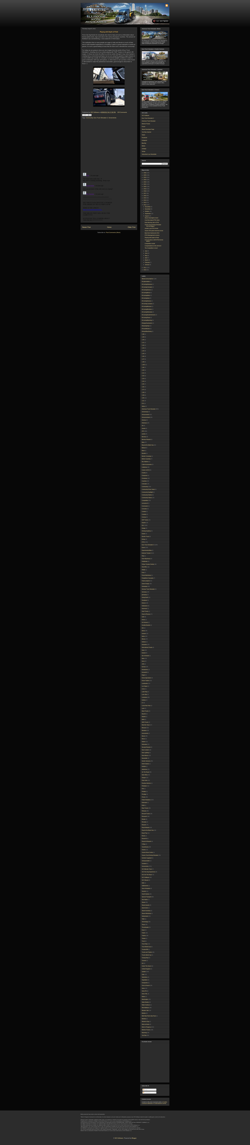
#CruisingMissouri (146, 306)
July (146, 251)
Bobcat (144, 447)
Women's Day (145, 1021)
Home (109, 227)
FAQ (143, 556)
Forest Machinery (146, 575)
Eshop (143, 539)
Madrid (144, 716)
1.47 (143, 359)
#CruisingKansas (146, 301)
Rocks (143, 836)
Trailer (143, 933)
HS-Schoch (145, 622)
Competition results (150, 243)
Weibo (143, 146)
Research (144, 816)
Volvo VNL (144, 993)
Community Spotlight (147, 492)
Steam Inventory (146, 910)
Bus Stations (145, 461)
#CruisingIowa (146, 298)
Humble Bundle (146, 625)
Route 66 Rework (146, 841)
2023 (145, 179)
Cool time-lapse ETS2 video (152, 220)
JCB (143, 664)
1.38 (143, 334)
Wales (143, 996)
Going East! (145, 597)
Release (144, 811)
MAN (143, 719)
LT (142, 702)
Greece (144, 603)
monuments (145, 733)
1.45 (143, 353)
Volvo (143, 988)
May (146, 255)
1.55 (143, 384)
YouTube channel (146, 132)
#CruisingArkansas (147, 284)
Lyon (143, 708)
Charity (144, 472)
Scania (144, 849)
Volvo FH (144, 991)
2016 (145, 195)
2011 (145, 267)
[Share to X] (87, 115)
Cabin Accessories (147, 464)
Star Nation (145, 899)
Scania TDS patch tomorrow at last (154, 230)
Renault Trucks (146, 813)
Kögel (143, 675)
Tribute (144, 938)
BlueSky (144, 143)
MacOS (144, 714)
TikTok (143, 151)
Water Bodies (145, 1002)
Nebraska (144, 744)
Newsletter (144, 758)
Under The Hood (146, 966)
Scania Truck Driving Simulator (150, 855)
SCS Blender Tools (147, 869)
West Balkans (145, 1007)
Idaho (143, 636)
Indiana (144, 642)
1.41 (143, 342)
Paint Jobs (144, 780)
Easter (143, 533)
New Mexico (145, 755)
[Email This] (83, 115)
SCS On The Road (147, 874)
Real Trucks (145, 808)
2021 (145, 184)
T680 (143, 919)
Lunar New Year (146, 705)
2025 (145, 175)
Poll (143, 788)
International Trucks (147, 647)
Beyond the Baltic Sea (148, 445)
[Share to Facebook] (89, 115)
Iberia (143, 630)
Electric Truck (145, 536)
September (148, 213)
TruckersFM (145, 949)
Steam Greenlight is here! (151, 218)
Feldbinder (145, 561)
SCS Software (145, 115)
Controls (144, 514)
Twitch (143, 135)
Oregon (144, 777)
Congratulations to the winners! (153, 245)
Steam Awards (145, 905)
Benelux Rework (146, 439)
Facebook (144, 137)
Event (143, 547)
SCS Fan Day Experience (148, 872)
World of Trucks (146, 123)
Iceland (144, 633)
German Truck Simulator (148, 589)
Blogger (134, 1138)
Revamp (144, 822)
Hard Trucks (145, 611)
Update (144, 971)
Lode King (144, 691)
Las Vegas (144, 686)
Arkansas (144, 423)
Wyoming (144, 1032)
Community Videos (147, 497)
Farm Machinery (146, 558)
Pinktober (144, 786)
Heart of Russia (146, 614)
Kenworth (144, 672)
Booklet (144, 453)
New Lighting (145, 752)
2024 (145, 177)
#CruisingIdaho (146, 295)
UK (142, 963)
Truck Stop (144, 944)
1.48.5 (143, 364)
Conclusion (145, 506)
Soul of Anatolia (146, 888)
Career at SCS (146, 470)
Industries (144, 644)
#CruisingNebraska (147, 312)
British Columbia (146, 459)
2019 (145, 188)
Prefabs (144, 791)
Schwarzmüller (146, 861)
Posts (145, 1089)
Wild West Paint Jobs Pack (149, 1016)
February (147, 262)
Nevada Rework (146, 747)
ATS (143, 431)
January (147, 264)
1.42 (143, 345)
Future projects (146, 581)
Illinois (143, 639)
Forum (143, 126)
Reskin (144, 819)
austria (143, 434)
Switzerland (145, 916)
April (146, 258)
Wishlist (144, 1018)
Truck (143, 941)
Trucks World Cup (146, 955)
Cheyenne (144, 475)
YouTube (144, 1035)
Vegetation (144, 980)
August (147, 216)
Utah (143, 974)
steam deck (145, 908)
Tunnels (144, 960)
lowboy (144, 700)
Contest (144, 511)
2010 (145, 270)
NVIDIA (144, 766)
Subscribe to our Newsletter (149, 154)
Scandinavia (145, 847)
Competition (145, 500)
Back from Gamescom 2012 (152, 233)
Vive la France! (146, 985)
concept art (145, 503)
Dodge (143, 528)
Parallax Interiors (146, 783)
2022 (145, 182)
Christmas (144, 478)
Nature (143, 741)
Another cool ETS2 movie (151, 228)
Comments (147, 1092)
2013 (145, 202)
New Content (145, 750)
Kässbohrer (145, 669)
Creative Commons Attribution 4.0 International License (154, 1102)
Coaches (144, 481)
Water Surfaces (146, 1005)
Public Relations (146, 799)
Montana (144, 730)
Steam (143, 902)
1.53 (143, 378)
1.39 (143, 337)
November (148, 209)
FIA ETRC (144, 567)
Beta (143, 442)
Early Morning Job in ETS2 (152, 222)
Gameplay (144, 586)
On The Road (145, 772)
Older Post (132, 227)
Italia (143, 658)
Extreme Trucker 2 (146, 553)
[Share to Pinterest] (91, 115)
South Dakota (145, 894)
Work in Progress (146, 1027)
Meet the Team (146, 725)
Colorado (144, 483)
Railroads (144, 802)
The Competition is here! (151, 248)
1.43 (143, 348)
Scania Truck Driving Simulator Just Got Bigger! (153, 225)
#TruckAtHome (146, 328)
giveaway (144, 594)
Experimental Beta (147, 550)
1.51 (143, 373)
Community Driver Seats (148, 489)
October (147, 211)
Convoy (144, 517)
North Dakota (145, 763)
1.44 (143, 351)
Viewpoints (145, 982)
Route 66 (144, 838)
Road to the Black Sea (148, 830)
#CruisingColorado (147, 287)
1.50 (143, 370)
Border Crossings (146, 456)
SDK (143, 883)
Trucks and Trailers (147, 952)
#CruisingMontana (147, 309)
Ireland (144, 653)
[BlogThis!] (85, 115)
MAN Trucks (145, 722)
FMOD (143, 569)
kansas (144, 666)
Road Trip (144, 833)
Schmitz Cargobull (147, 858)
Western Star (145, 1010)
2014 (145, 200)
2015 (145, 198)
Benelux (144, 436)
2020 (145, 186)
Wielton (144, 1013)
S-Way (143, 844)
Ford (143, 572)
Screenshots (112, 118)
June (146, 253)
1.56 (143, 387)
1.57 (143, 389)
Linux (143, 689)
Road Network (145, 827)
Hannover (144, 608)
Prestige (144, 794)
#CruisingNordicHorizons (148, 315)
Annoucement (145, 414)
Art (142, 425)
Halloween (145, 606)
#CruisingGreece (146, 290)
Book (143, 450)
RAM (143, 805)
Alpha (143, 406)
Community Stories (147, 495)
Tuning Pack (145, 957)
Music (143, 738)
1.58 (143, 392)
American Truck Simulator (148, 121)
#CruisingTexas (146, 317)
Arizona (144, 420)
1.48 (143, 362)
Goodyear (144, 600)
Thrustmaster (145, 927)
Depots (144, 522)
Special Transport (146, 897)
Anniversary (145, 411)
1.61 (143, 400)
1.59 (143, 395)
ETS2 (143, 542)
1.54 (143, 381)
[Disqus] (109, 146)
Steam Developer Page (148, 129)
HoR (143, 617)
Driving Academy (146, 531)
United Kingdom (146, 969)
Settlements (145, 885)
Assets (143, 428)
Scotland (144, 863)
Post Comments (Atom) (113, 232)
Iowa (143, 650)
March (147, 260)
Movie (143, 736)
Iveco (143, 661)
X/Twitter (144, 148)
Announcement (146, 417)
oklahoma (144, 769)
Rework (144, 824)
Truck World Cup (146, 946)
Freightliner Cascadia (147, 578)
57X (143, 403)
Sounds (144, 891)
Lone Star (144, 694)
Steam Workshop (146, 913)
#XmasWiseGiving (147, 331)
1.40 (143, 339)
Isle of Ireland (145, 655)
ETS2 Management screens (152, 235)
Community (89, 118)
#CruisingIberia (146, 292)
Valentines (144, 977)
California (144, 467)
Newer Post (86, 227)
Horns (143, 619)
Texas (143, 924)
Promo (143, 797)
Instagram (144, 140)
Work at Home (145, 1024)
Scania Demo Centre (147, 852)
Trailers (144, 935)
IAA (143, 628)
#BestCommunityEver (147, 278)
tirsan (143, 930)
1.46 (143, 356)
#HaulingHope (146, 326)
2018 (145, 191)
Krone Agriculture (146, 678)
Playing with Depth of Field (109, 32)
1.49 (143, 367)
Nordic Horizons (146, 761)
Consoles (144, 508)
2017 (145, 193)
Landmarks (145, 683)
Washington (145, 999)
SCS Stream (145, 880)
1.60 (143, 398)
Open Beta (144, 775)
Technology (145, 921)
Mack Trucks (145, 711)
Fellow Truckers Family (148, 564)
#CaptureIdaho (146, 281)
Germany (144, 592)
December (148, 206)
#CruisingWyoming (147, 320)
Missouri (144, 727)
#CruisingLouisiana (147, 303)
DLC (143, 525)
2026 (145, 172)
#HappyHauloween (147, 323)
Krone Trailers (145, 680)
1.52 (143, 375)
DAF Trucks (145, 520)
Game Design (145, 583)
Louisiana (144, 697)
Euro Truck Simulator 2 (101, 118)
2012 (145, 204)
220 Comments (122, 112)
